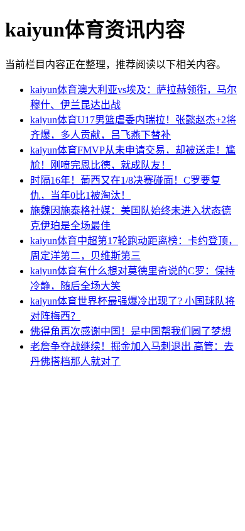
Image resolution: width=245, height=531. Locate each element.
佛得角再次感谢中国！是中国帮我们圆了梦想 (130, 331)
